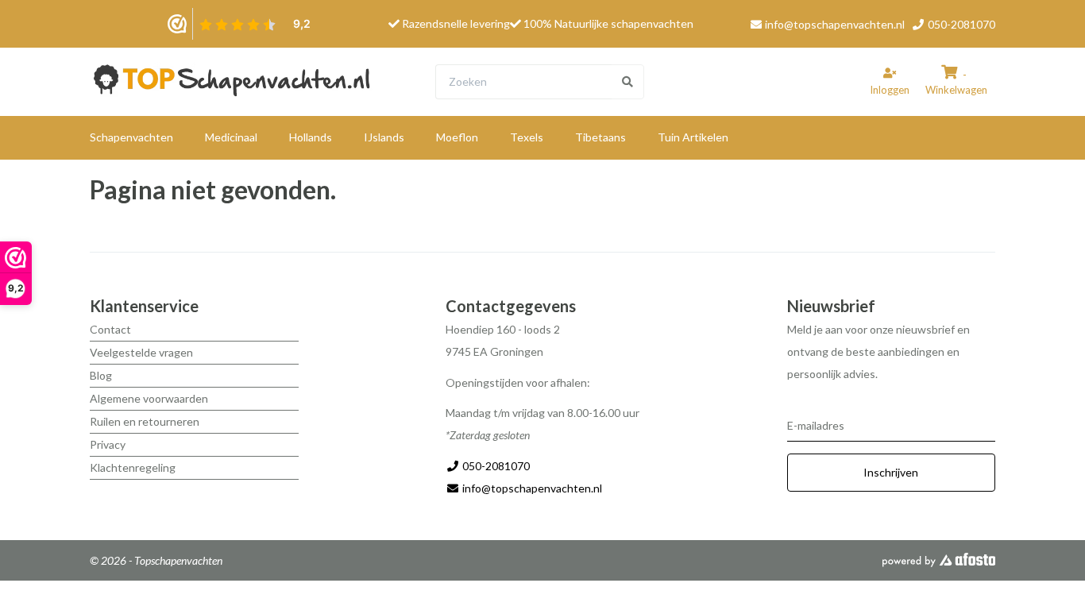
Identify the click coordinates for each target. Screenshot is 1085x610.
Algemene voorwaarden (149, 398)
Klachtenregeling (133, 467)
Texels (526, 137)
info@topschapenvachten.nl (835, 24)
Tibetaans (600, 137)
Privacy (107, 444)
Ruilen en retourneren (144, 421)
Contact (110, 329)
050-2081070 (960, 24)
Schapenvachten (131, 137)
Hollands (310, 137)
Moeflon (457, 137)
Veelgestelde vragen (141, 352)
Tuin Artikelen (693, 137)
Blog (101, 375)
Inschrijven (890, 472)
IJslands (384, 137)
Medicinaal (231, 137)
